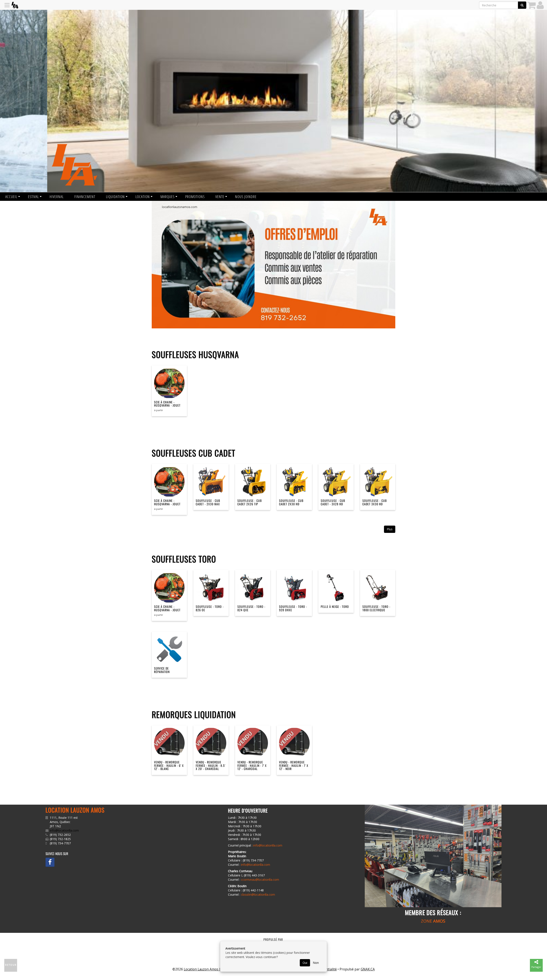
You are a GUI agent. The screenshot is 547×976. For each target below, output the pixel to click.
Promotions (195, 196)
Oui (305, 963)
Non (316, 963)
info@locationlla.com (64, 830)
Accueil (11, 196)
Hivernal (57, 196)
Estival (33, 196)
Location (142, 196)
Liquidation (115, 196)
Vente (219, 196)
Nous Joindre (246, 196)
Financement (84, 196)
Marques (167, 196)
